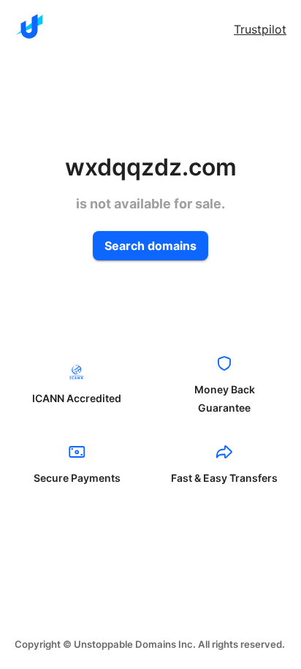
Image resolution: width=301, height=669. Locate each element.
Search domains (150, 245)
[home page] (29, 26)
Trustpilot (260, 29)
